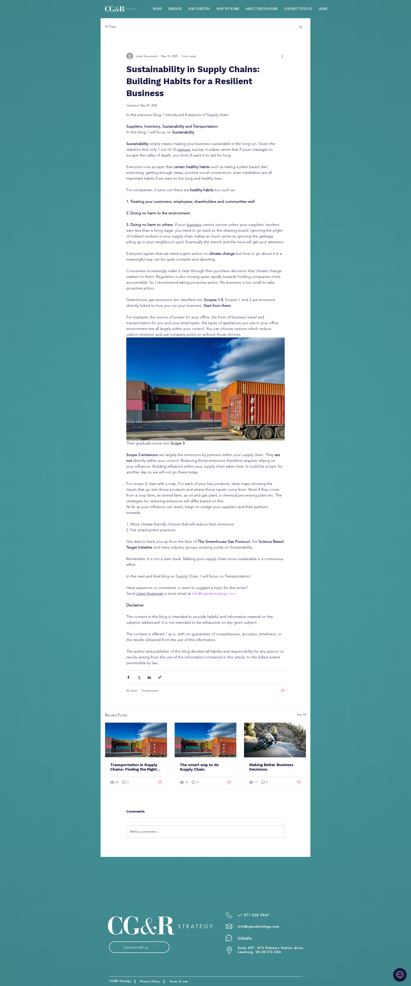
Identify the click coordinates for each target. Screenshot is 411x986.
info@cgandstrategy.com (259, 926)
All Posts (110, 26)
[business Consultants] (275, 740)
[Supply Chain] (206, 740)
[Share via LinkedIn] (149, 677)
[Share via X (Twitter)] (139, 677)
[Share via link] (160, 677)
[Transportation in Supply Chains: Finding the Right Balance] (136, 740)
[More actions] (282, 56)
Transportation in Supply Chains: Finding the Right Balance (133, 766)
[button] (199, 8)
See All (301, 714)
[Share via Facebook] (128, 677)
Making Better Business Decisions (271, 766)
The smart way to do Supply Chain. (199, 766)
